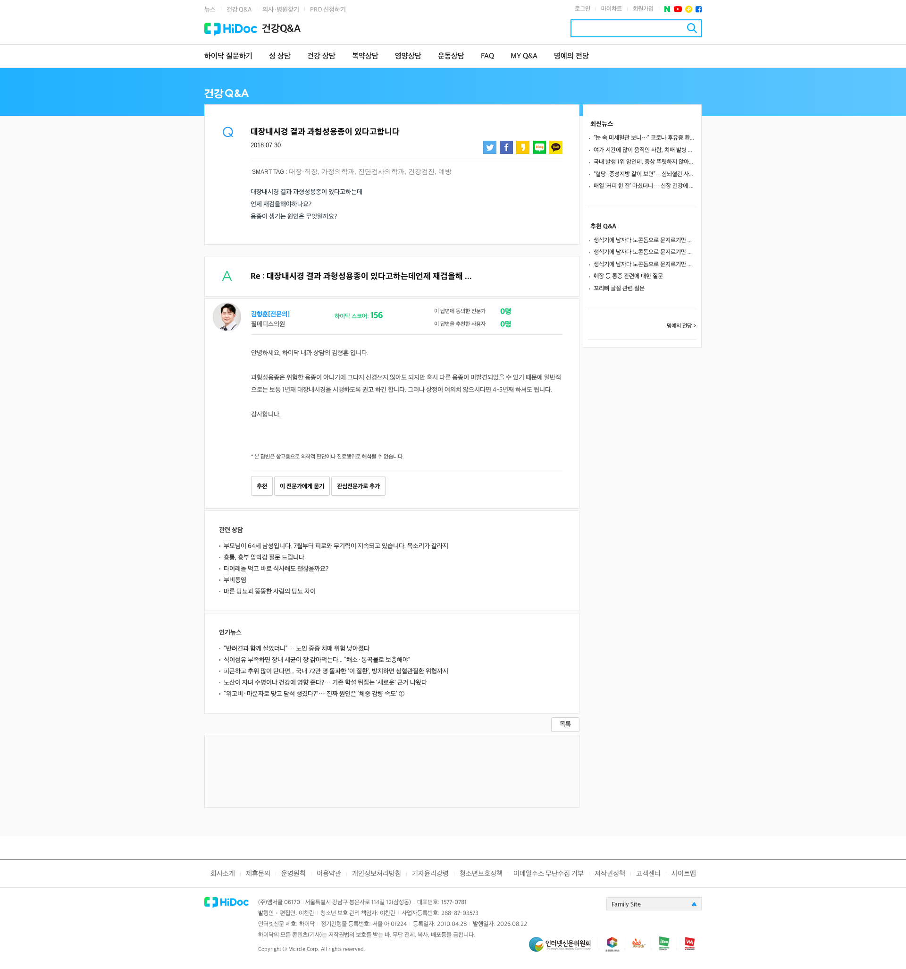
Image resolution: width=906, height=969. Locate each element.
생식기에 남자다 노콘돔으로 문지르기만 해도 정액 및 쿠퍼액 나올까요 (645, 240)
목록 (565, 724)
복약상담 (365, 56)
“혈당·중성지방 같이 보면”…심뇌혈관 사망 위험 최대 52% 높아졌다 (645, 174)
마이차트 (611, 9)
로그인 (582, 9)
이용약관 (329, 873)
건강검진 (421, 171)
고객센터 (648, 873)
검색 (692, 28)
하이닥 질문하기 (228, 56)
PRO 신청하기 (328, 10)
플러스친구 (688, 9)
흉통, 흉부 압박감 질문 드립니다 (264, 557)
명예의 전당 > (681, 326)
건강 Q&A (239, 10)
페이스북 (699, 9)
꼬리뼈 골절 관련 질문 (619, 288)
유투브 (678, 9)
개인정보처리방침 (376, 873)
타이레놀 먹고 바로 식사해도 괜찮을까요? (276, 569)
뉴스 (210, 10)
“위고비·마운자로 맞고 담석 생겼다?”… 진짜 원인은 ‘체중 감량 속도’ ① (314, 694)
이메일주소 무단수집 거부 (548, 873)
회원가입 (643, 9)
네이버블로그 (539, 147)
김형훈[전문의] (270, 314)
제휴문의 (258, 873)
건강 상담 (321, 56)
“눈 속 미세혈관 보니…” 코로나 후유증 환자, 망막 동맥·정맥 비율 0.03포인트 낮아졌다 (645, 138)
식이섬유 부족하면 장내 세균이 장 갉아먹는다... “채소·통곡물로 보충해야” (317, 660)
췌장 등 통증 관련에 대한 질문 (628, 276)
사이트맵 (683, 873)
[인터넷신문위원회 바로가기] (563, 948)
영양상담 (408, 56)
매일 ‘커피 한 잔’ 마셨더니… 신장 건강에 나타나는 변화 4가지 (645, 186)
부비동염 (235, 580)
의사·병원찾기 (280, 10)
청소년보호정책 (481, 873)
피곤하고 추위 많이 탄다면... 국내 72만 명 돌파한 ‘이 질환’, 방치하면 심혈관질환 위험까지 (336, 671)
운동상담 (451, 56)
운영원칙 (293, 873)
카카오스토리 (522, 147)
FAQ (487, 56)
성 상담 (280, 56)
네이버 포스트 (667, 9)
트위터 (489, 147)
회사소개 (222, 873)
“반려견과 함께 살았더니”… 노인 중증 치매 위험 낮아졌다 (296, 649)
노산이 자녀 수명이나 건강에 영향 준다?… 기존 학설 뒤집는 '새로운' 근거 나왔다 (325, 683)
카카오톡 (555, 147)
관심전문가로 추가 (358, 486)
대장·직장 (303, 171)
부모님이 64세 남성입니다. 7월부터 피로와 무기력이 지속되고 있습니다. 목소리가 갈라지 (336, 546)
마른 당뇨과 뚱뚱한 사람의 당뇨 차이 (270, 591)
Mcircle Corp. (303, 949)
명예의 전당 (571, 56)
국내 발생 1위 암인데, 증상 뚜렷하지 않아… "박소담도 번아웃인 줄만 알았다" (645, 162)
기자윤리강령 (430, 873)
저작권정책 (610, 873)
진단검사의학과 (381, 171)
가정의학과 (337, 171)
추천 (262, 486)
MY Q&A (524, 56)
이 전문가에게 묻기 (302, 486)
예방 (445, 171)
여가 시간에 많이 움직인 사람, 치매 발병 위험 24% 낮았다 (645, 150)
